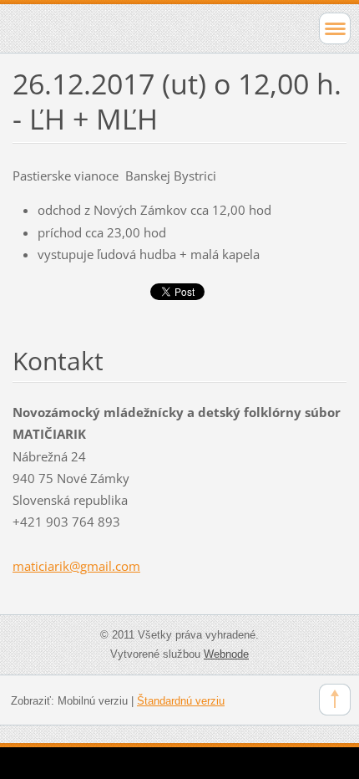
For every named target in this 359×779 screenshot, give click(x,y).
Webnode (226, 654)
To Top (335, 699)
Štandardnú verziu (181, 701)
